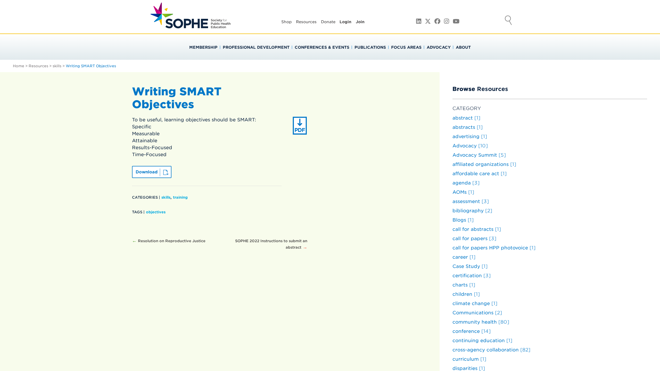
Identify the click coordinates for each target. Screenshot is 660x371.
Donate (328, 22)
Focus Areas (406, 47)
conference (471, 331)
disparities (468, 368)
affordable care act (479, 173)
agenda (466, 182)
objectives (156, 212)
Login (345, 22)
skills (57, 66)
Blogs (463, 220)
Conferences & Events (322, 47)
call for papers (474, 238)
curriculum (469, 359)
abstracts (467, 127)
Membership (203, 47)
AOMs (463, 192)
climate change (474, 303)
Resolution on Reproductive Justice (171, 241)
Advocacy (439, 47)
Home (18, 66)
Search (508, 21)
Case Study (470, 266)
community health (480, 322)
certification (471, 275)
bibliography (472, 210)
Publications (370, 47)
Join (360, 22)
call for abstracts (476, 229)
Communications (477, 312)
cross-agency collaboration (491, 349)
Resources (306, 22)
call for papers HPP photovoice (493, 247)
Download (147, 172)
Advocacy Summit (479, 155)
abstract (466, 118)
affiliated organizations (484, 164)
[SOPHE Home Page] (190, 25)
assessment (470, 201)
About (463, 47)
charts (463, 285)
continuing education (482, 340)
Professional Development (256, 47)
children (466, 294)
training (180, 197)
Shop (286, 22)
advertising (469, 136)
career (463, 257)
